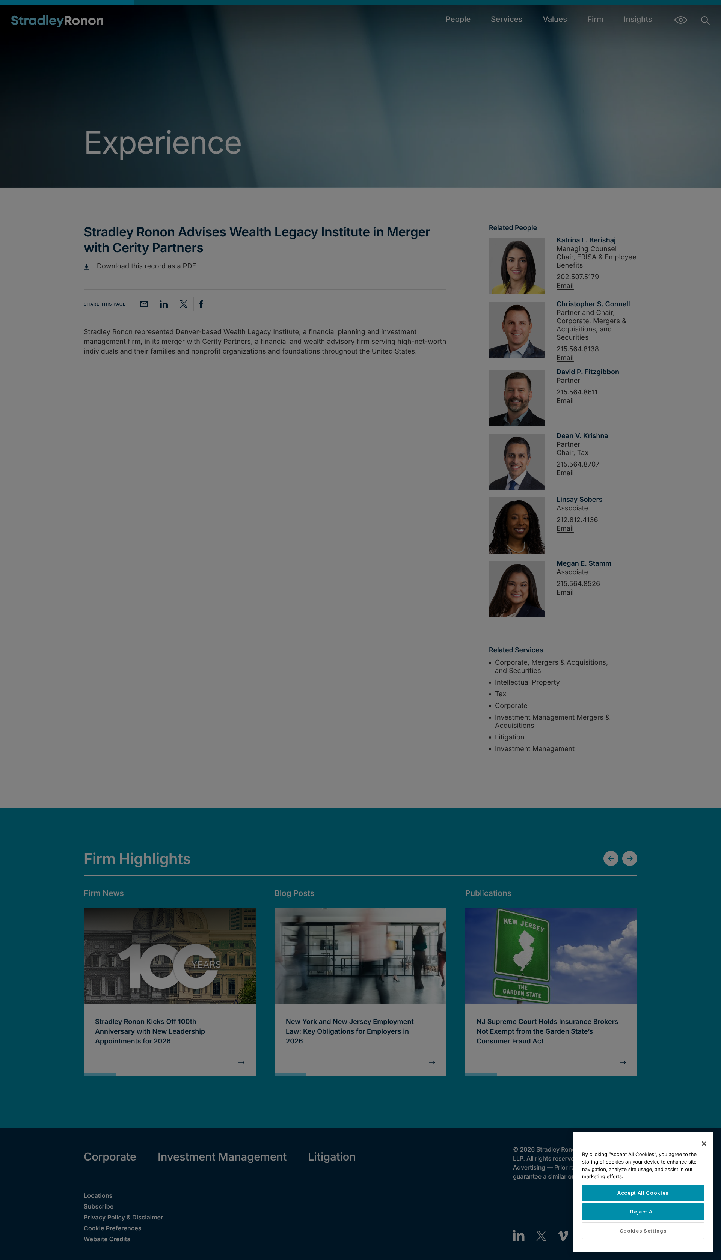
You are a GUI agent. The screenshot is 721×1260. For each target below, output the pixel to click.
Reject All (643, 1212)
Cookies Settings (643, 1231)
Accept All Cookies (643, 1193)
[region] (643, 1192)
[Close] (704, 1143)
